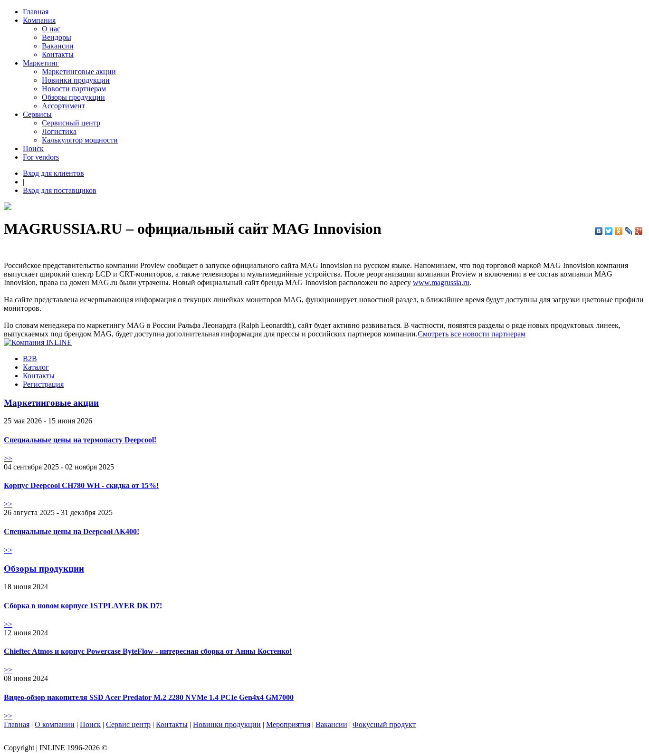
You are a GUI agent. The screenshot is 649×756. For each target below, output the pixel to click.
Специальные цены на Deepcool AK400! (71, 531)
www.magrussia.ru (441, 282)
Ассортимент (63, 106)
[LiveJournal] (629, 231)
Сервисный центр (71, 123)
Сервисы (37, 114)
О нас (51, 29)
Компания (39, 20)
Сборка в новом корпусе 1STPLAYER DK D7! (83, 606)
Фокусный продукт (384, 724)
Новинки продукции (76, 80)
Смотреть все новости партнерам (471, 334)
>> (8, 458)
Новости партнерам (74, 89)
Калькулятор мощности (80, 140)
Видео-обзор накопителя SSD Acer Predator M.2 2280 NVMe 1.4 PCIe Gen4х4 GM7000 (149, 697)
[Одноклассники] (619, 231)
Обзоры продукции (73, 97)
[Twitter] (609, 231)
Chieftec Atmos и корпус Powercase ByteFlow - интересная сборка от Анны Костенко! (148, 651)
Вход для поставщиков (59, 190)
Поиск (33, 148)
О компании (55, 724)
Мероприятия (288, 724)
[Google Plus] (639, 231)
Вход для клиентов (53, 173)
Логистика (59, 131)
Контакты (58, 54)
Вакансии (58, 46)
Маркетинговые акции (79, 71)
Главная (35, 12)
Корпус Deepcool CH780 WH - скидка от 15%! (81, 485)
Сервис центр (128, 724)
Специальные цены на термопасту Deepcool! (80, 440)
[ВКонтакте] (599, 231)
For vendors (41, 157)
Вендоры (56, 37)
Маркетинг (41, 63)
